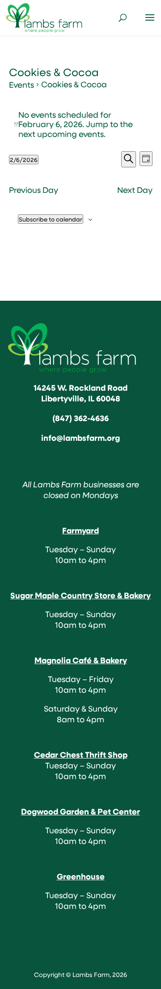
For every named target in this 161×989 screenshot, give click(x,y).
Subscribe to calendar (50, 219)
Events (21, 85)
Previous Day (33, 190)
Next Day (135, 190)
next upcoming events (61, 133)
